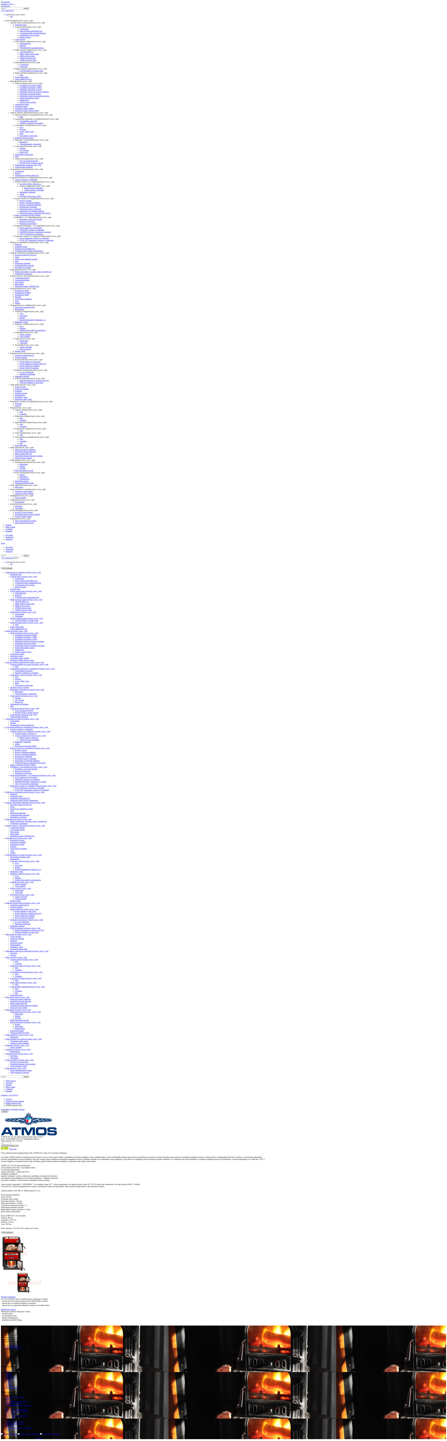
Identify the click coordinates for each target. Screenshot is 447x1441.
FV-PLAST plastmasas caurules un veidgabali (36, 240)
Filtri (16, 157)
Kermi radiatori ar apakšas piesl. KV (33, 364)
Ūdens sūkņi (23, 983)
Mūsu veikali (10, 527)
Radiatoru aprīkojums (26, 920)
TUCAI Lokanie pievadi (29, 161)
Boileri (17, 631)
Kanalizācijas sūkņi (25, 978)
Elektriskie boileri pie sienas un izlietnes (34, 92)
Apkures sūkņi (24, 960)
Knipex (22, 475)
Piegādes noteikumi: (8, 1297)
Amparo (39, 1438)
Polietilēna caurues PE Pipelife (31, 219)
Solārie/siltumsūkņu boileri (29, 98)
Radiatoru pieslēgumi (27, 374)
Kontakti (9, 531)
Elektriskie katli (20, 25)
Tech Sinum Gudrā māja (28, 136)
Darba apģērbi (19, 1035)
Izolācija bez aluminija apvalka (26, 259)
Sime (21, 75)
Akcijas (9, 1083)
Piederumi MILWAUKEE (24, 483)
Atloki (22, 194)
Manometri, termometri (27, 690)
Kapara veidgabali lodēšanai (30, 203)
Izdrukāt (4, 1112)
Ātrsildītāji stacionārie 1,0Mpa (31, 88)
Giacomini (23, 316)
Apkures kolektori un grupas (29, 664)
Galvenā (9, 1099)
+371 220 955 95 (7, 11)
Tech (21, 127)
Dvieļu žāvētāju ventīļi (23, 517)
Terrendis (18, 404)
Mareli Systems (25, 37)
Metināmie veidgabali (27, 192)
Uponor (18, 406)
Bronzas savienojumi (27, 222)
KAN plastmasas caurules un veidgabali (34, 238)
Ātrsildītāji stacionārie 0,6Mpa (31, 85)
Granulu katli (23, 577)
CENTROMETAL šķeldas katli (31, 71)
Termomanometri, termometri (30, 144)
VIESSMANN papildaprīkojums (32, 48)
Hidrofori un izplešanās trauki (25, 792)
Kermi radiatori (24, 909)
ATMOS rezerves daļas (28, 60)
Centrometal (24, 29)
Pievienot (10, 1146)
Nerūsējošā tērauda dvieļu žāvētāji (27, 514)
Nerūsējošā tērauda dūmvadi (25, 452)
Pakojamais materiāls (22, 263)
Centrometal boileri (22, 104)
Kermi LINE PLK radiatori (30, 366)
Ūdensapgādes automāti (27, 987)
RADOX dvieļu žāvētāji (24, 512)
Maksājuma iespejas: (8, 1309)
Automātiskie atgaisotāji (28, 121)
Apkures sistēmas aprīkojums (25, 662)
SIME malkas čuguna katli (29, 54)
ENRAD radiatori (25, 928)
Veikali (8, 1373)
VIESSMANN (25, 44)
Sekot (3, 543)
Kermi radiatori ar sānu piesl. (30, 362)
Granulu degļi (20, 39)
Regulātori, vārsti (21, 397)
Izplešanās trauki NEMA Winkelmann (29, 251)
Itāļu (21, 443)
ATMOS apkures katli (28, 58)
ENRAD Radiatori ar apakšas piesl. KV (34, 381)
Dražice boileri (24, 633)
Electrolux (18, 506)
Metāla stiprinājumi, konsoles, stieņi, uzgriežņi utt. (33, 272)
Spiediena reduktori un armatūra (31, 123)
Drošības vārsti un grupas (24, 138)
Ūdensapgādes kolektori (24, 167)
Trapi (17, 301)
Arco (21, 314)
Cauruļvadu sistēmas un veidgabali (27, 727)
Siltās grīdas (18, 934)
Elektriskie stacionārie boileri (30, 94)
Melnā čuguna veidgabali (33, 188)
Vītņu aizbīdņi (25, 337)
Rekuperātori (19, 502)
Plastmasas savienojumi (28, 224)
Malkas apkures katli (26, 600)
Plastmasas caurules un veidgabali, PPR (33, 786)
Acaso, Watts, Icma (27, 132)
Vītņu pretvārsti (25, 349)
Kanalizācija (19, 838)
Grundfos (23, 414)
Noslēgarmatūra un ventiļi (24, 855)
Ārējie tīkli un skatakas (23, 299)
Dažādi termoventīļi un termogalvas (33, 330)
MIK (21, 117)
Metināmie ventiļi (21, 322)
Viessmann (24, 67)
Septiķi (17, 303)
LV (7, 15)
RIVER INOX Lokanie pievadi (31, 163)
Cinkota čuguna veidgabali (34, 190)
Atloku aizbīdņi (25, 335)
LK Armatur (24, 150)
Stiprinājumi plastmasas (23, 274)
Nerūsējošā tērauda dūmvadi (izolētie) (29, 456)
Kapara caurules (25, 201)
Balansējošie (19, 309)
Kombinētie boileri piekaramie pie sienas (34, 96)
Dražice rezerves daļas (28, 102)
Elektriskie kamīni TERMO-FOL (27, 286)
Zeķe (17, 261)
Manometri (24, 142)
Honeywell (24, 152)
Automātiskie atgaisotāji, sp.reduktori (32, 669)
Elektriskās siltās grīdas (23, 399)
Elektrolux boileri (21, 106)
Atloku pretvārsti (26, 347)
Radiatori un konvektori (23, 903)
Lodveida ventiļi (24, 861)
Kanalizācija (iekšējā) (23, 293)
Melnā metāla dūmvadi (23, 454)
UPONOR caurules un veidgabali (32, 230)
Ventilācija (18, 1049)
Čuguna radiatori (21, 358)
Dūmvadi (17, 997)
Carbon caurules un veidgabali (26, 180)
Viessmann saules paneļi (24, 491)
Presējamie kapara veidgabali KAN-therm (35, 213)
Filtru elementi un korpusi (24, 523)
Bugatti (22, 318)
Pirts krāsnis (19, 282)
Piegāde (8, 525)
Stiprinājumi (19, 819)
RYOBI (22, 468)
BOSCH (23, 46)
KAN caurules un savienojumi (31, 228)
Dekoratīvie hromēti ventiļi (25, 307)
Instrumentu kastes (22, 481)
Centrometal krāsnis (22, 280)
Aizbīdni (22, 882)
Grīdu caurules (20, 387)
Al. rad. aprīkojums (27, 372)
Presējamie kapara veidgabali (30, 209)
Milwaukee (24, 464)
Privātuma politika (12, 1388)
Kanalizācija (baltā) (22, 295)
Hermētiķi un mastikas (23, 268)
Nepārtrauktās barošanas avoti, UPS (28, 165)
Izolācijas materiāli (22, 389)
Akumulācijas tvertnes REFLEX (27, 175)
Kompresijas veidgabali (28, 207)
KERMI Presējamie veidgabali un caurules (35, 232)
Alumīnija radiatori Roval (24, 355)
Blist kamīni (19, 284)
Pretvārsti (22, 895)
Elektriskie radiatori (22, 376)
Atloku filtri (24, 341)
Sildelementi (24, 100)
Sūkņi (16, 957)
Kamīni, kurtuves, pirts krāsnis (25, 826)
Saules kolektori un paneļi (24, 1039)
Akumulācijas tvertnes (22, 719)
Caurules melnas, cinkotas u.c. (31, 184)
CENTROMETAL (27, 52)
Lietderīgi (9, 529)
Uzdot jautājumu (7, 1232)
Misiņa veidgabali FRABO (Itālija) (28, 215)
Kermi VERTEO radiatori (29, 368)
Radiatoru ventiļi (24, 874)
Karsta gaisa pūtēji (21, 77)
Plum (21, 134)
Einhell (22, 466)
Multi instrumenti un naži (24, 471)
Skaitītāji (17, 1045)
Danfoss (23, 129)
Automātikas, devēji (26, 675)
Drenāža (18, 297)
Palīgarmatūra (20, 395)
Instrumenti (18, 1010)
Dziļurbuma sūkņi (25, 966)
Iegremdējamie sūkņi (26, 972)
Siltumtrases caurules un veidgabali (27, 951)
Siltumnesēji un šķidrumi (24, 155)
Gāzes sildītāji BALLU (23, 79)
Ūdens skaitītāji (20, 498)
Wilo (21, 412)
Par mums (9, 535)
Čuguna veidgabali (30, 736)
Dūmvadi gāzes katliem (23, 458)
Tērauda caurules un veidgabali (30, 731)
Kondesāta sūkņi (21, 445)
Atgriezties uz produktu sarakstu (13, 1109)
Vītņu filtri (23, 343)
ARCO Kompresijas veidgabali (31, 234)
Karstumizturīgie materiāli (24, 265)
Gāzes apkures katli (26, 591)
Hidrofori (18, 245)
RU (11, 17)
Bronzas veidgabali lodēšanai (30, 205)
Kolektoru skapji (21, 393)
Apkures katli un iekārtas (23, 572)
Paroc (17, 257)
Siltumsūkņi (23, 612)
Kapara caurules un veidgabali (29, 748)
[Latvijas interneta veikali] (50, 1434)
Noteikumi (9, 537)
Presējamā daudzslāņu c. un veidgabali (33, 775)
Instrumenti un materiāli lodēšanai (32, 211)
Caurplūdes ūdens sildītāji (24, 109)
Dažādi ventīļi (20, 351)
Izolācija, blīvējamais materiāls (25, 803)
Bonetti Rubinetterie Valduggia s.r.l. (33, 320)
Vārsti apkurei (24, 696)
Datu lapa (12, 1149)
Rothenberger (25, 479)
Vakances (9, 539)
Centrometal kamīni (22, 278)
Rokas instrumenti (25, 1022)
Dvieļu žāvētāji (20, 1060)
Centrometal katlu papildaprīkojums (33, 33)
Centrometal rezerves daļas (29, 35)
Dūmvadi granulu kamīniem (25, 450)
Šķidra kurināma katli (26, 623)
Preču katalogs (7, 568)
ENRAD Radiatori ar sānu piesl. (31, 383)
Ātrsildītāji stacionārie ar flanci (31, 90)
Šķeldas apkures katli (26, 618)
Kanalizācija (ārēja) (22, 291)
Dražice (18, 173)
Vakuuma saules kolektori (24, 494)
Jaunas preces (11, 1081)
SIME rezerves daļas (27, 56)
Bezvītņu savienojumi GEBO (30, 196)
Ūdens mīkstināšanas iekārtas (25, 521)
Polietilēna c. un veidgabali (28, 767)
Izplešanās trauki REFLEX (25, 249)
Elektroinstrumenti (25, 1012)
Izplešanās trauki (21, 247)
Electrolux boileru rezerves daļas (27, 111)
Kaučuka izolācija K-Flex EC (26, 255)
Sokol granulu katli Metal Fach (31, 31)
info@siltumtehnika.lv (14, 1348)
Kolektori (18, 391)
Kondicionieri (19, 1054)
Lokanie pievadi (24, 708)
